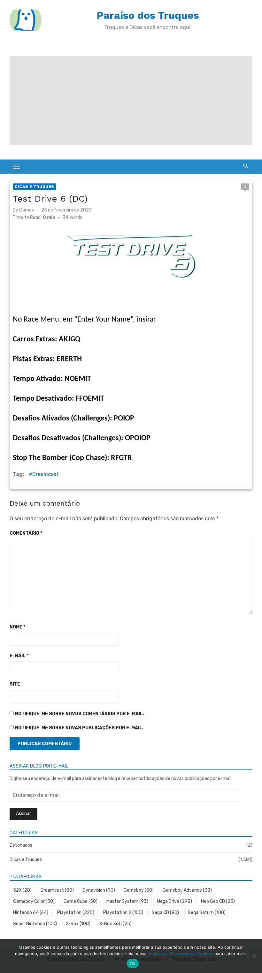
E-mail (19, 655)
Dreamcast (45, 474)
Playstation (75, 912)
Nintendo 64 (30, 912)
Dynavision (99, 890)
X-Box (78, 923)
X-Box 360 (115, 923)
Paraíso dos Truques (148, 15)
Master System (127, 901)
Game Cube (80, 901)
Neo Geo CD (218, 901)
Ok (132, 963)
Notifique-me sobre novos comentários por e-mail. (79, 714)
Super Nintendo (35, 923)
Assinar (23, 813)
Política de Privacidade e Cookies (180, 953)
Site (15, 684)
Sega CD (165, 912)
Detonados (21, 845)
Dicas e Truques (34, 186)
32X (22, 890)
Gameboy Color (34, 901)
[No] (254, 956)
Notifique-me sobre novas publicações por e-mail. (79, 728)
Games (26, 210)
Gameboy (139, 890)
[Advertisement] (131, 100)
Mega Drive (174, 901)
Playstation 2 (123, 912)
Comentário (26, 533)
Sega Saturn (207, 912)
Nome (17, 627)
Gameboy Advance (187, 890)
